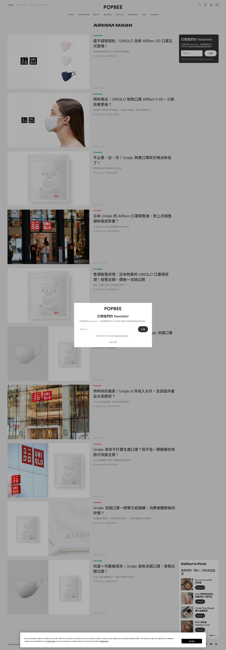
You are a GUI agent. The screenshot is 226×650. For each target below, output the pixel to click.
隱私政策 (125, 336)
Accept (191, 641)
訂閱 (143, 329)
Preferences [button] (104, 641)
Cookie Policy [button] (51, 641)
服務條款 (118, 336)
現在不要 (113, 342)
